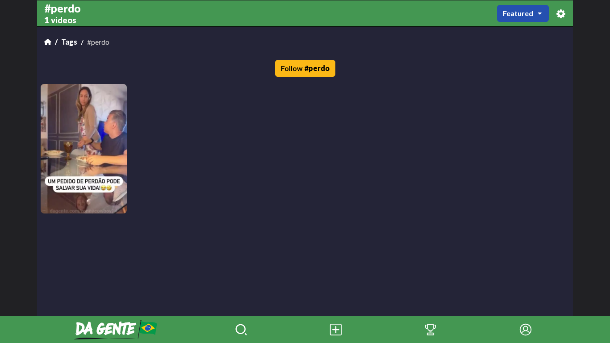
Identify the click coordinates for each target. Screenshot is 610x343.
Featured (518, 13)
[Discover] (241, 329)
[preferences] (561, 13)
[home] (115, 329)
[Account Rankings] (430, 329)
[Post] (335, 329)
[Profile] (525, 329)
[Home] (47, 42)
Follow (305, 68)
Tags (69, 42)
